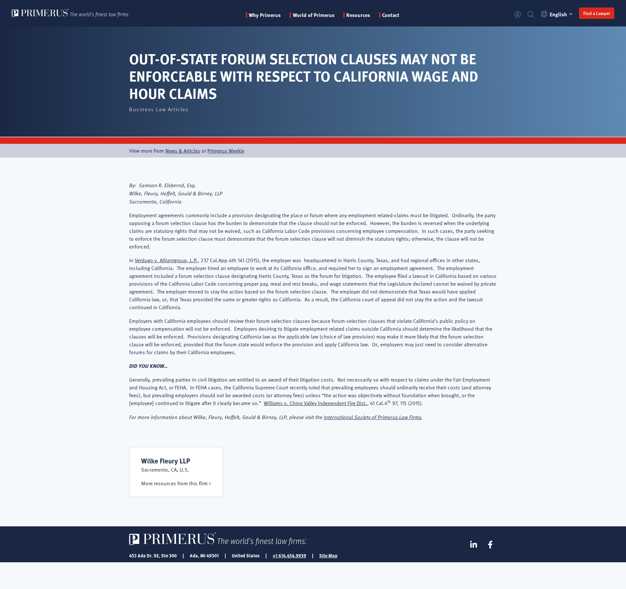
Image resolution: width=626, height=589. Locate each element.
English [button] (558, 14)
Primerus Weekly (225, 151)
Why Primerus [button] (265, 15)
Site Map (328, 555)
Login (517, 15)
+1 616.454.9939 (289, 555)
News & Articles (182, 151)
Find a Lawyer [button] (596, 13)
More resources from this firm (174, 483)
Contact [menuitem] (390, 15)
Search (530, 15)
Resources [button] (358, 15)
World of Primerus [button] (313, 15)
